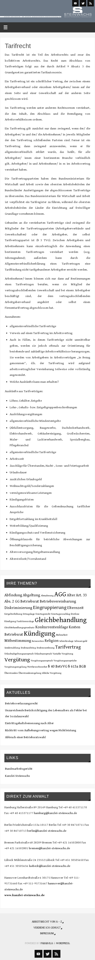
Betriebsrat (29, 601)
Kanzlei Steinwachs (17, 776)
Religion (52, 640)
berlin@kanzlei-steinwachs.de (46, 831)
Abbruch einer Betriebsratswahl (25, 737)
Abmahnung (47, 595)
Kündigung (39, 633)
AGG (60, 594)
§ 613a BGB (77, 666)
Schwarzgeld (80, 641)
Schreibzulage (66, 641)
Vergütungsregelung (15, 667)
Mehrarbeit (62, 635)
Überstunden (11, 673)
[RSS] (90, 3)
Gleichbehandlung (61, 620)
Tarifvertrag (68, 647)
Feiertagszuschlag (60, 614)
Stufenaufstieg (28, 647)
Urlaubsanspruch (43, 653)
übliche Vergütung (51, 673)
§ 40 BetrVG (57, 666)
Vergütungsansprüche (65, 660)
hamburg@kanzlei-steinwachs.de (55, 813)
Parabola (47, 943)
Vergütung (17, 660)
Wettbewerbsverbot (37, 667)
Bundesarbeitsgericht (19, 769)
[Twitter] (83, 3)
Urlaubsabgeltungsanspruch (19, 653)
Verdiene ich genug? (46, 927)
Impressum (47, 933)
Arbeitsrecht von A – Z (47, 921)
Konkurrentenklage (51, 627)
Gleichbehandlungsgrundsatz (19, 627)
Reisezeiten (38, 641)
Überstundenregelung (29, 673)
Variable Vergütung (63, 653)
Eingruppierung (49, 607)
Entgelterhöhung (13, 614)
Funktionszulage (25, 621)
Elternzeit (75, 608)
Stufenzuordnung (45, 647)
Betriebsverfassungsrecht (21, 703)
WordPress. (63, 943)
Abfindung (13, 595)
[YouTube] (75, 3)
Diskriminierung (18, 608)
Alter (71, 595)
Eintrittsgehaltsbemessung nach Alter (29, 723)
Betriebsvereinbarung (58, 601)
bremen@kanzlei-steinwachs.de (49, 848)
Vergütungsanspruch (42, 660)
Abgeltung (31, 595)
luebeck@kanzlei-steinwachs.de (49, 866)
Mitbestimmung (17, 640)
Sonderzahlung (12, 647)
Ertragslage (29, 614)
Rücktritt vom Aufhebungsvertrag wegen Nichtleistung (40, 730)
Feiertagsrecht (43, 614)
